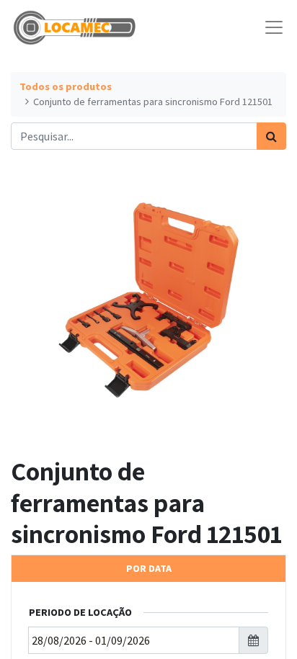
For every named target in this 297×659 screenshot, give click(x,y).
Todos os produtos (65, 86)
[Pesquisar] (271, 136)
